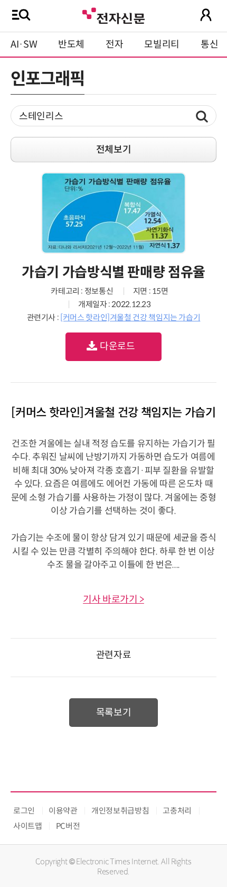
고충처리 (177, 811)
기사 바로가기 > (113, 599)
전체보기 (113, 149)
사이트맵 (27, 826)
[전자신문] (113, 14)
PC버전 (68, 826)
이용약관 (63, 811)
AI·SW (24, 44)
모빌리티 (161, 44)
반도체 (71, 44)
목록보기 (113, 712)
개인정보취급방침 (120, 811)
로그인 (24, 811)
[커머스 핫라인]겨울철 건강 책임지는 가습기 (130, 317)
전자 (114, 44)
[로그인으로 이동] (205, 14)
